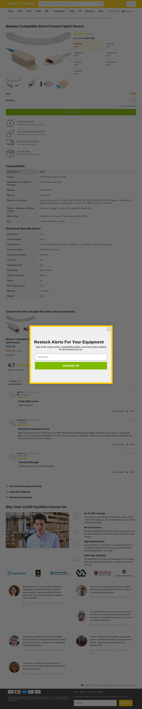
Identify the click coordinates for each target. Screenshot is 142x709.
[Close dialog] (109, 329)
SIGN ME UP (71, 365)
